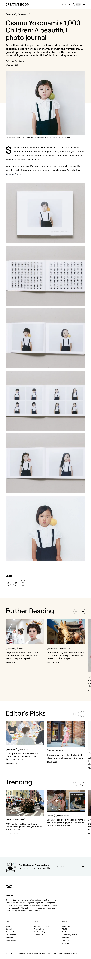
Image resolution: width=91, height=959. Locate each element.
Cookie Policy (39, 932)
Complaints (38, 935)
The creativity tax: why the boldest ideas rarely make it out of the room (65, 756)
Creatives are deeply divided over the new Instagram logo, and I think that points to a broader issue (66, 822)
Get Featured (11, 935)
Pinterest (66, 943)
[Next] (82, 611)
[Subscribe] (83, 866)
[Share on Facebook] (23, 583)
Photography (24, 15)
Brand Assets (11, 940)
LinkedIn (65, 938)
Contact (9, 929)
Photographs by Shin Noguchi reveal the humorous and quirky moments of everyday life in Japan (65, 655)
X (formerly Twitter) (70, 935)
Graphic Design (63, 815)
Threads (65, 940)
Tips (49, 751)
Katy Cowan (19, 61)
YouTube (65, 932)
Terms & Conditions (41, 926)
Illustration (23, 749)
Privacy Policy (39, 929)
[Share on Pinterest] (15, 583)
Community (10, 932)
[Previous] (76, 611)
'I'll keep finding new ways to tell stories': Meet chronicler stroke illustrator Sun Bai (22, 756)
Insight (51, 815)
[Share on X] (8, 583)
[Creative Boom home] (17, 4)
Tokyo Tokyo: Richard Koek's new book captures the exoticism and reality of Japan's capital (22, 655)
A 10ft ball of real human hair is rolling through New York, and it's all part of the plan (24, 826)
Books (21, 648)
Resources (11, 648)
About (8, 926)
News (9, 819)
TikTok (64, 929)
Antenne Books (13, 174)
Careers (58, 751)
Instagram (66, 926)
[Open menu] (84, 4)
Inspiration (11, 15)
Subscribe (66, 4)
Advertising (19, 819)
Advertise (9, 938)
